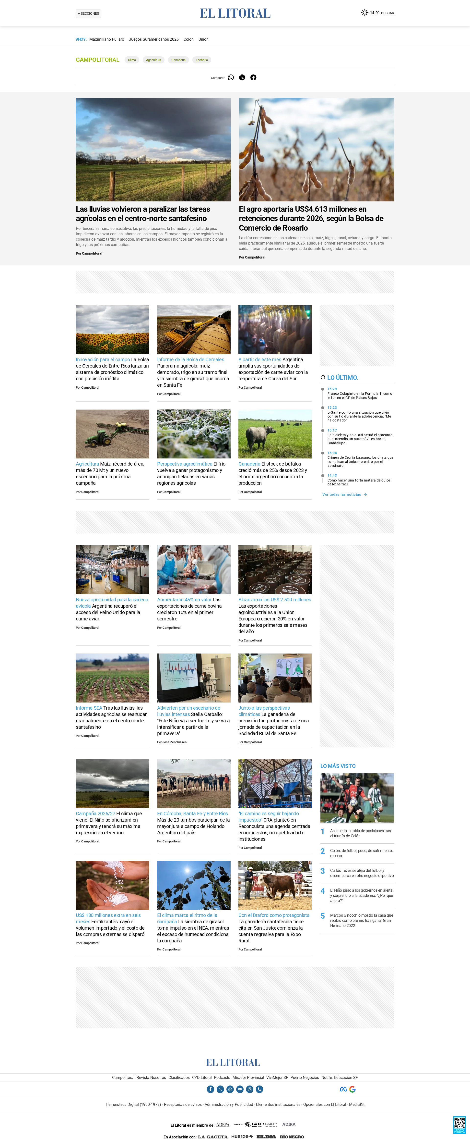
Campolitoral (92, 253)
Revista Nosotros (151, 1077)
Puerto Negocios (305, 1077)
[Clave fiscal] (459, 1132)
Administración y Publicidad (229, 1104)
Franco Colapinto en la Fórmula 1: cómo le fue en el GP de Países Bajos (360, 393)
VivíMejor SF (277, 1077)
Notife (326, 1077)
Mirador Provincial (248, 1077)
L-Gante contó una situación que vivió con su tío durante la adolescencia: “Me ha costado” (359, 414)
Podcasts (222, 1077)
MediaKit (356, 1104)
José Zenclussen (175, 742)
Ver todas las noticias (341, 494)
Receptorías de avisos (183, 1104)
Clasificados (179, 1077)
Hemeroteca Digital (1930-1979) (133, 1104)
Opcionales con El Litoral (324, 1104)
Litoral (97, 59)
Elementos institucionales (278, 1104)
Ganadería (178, 60)
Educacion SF (346, 1077)
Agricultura (153, 60)
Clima (132, 60)
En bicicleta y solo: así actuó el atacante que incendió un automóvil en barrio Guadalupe (360, 436)
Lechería (202, 60)
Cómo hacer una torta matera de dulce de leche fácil (359, 479)
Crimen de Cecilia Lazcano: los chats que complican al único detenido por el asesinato (361, 459)
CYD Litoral (202, 1077)
